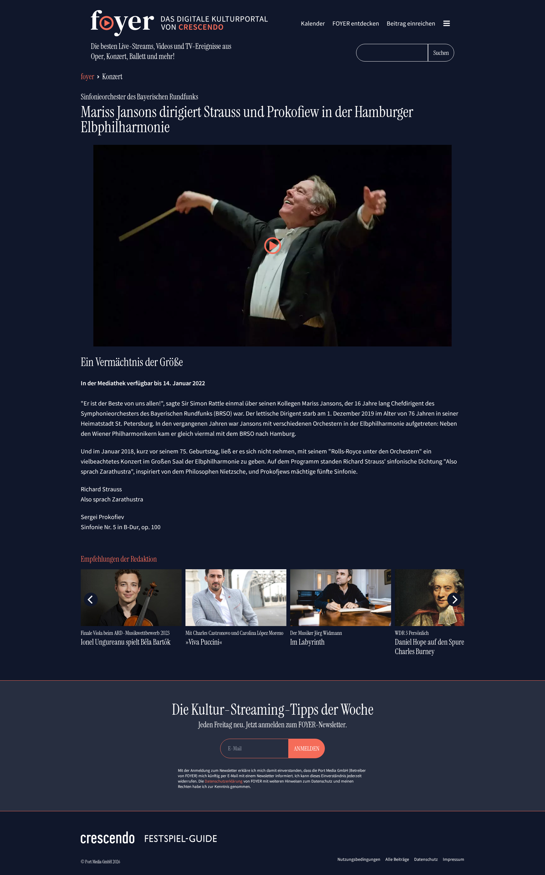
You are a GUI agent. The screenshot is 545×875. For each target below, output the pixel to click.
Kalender (313, 23)
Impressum (453, 859)
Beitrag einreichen (411, 23)
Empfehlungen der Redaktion (119, 559)
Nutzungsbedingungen (358, 859)
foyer (87, 76)
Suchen (441, 53)
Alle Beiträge (397, 859)
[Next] (454, 599)
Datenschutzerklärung (224, 781)
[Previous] (91, 599)
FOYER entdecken (355, 23)
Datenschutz (426, 859)
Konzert (112, 76)
